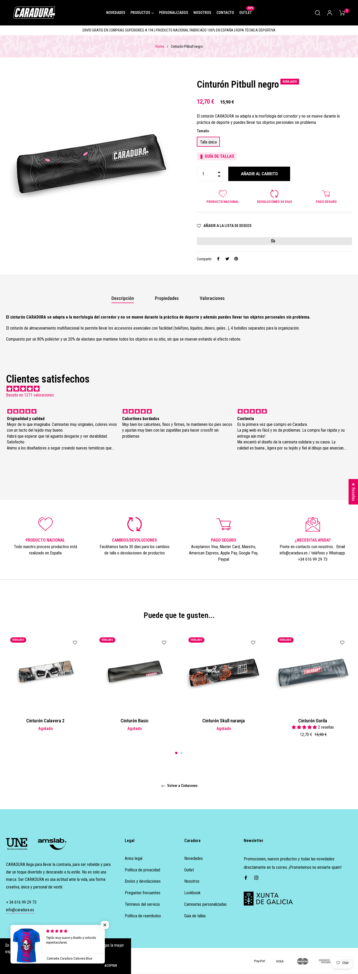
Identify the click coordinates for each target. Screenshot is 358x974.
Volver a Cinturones (182, 786)
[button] (105, 925)
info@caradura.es (20, 909)
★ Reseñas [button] (353, 492)
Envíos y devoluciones (143, 881)
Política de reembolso (143, 915)
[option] (45, 691)
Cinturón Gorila (312, 720)
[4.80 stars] (179, 388)
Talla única (208, 142)
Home (159, 46)
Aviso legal (133, 858)
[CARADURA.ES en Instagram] (256, 877)
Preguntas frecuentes (142, 892)
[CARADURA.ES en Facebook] (246, 877)
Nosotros (191, 881)
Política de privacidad (142, 869)
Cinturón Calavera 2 (45, 720)
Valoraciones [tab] (213, 298)
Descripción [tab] (122, 298)
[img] (62, 411)
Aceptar (111, 965)
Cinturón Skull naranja (223, 720)
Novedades (193, 858)
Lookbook (192, 892)
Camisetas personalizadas (205, 904)
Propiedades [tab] (167, 298)
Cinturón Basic (135, 720)
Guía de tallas (195, 915)
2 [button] (181, 753)
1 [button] (176, 753)
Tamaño (203, 131)
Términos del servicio (142, 904)
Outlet (189, 869)
